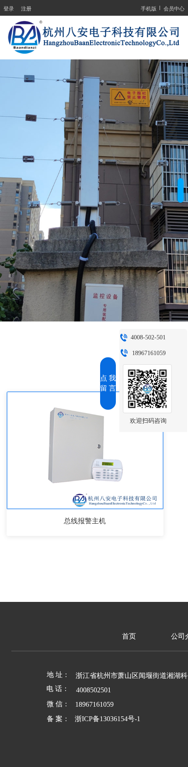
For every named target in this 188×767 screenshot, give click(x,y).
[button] (181, 190)
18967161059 (149, 353)
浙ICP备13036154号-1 (107, 718)
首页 (129, 636)
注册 (26, 8)
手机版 (149, 8)
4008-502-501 (148, 337)
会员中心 (174, 8)
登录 (8, 8)
